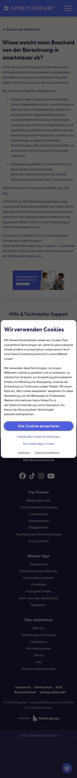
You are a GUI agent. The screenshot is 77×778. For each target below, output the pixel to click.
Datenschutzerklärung (47, 452)
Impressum (24, 452)
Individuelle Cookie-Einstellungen (38, 437)
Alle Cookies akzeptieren (39, 426)
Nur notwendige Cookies (38, 444)
